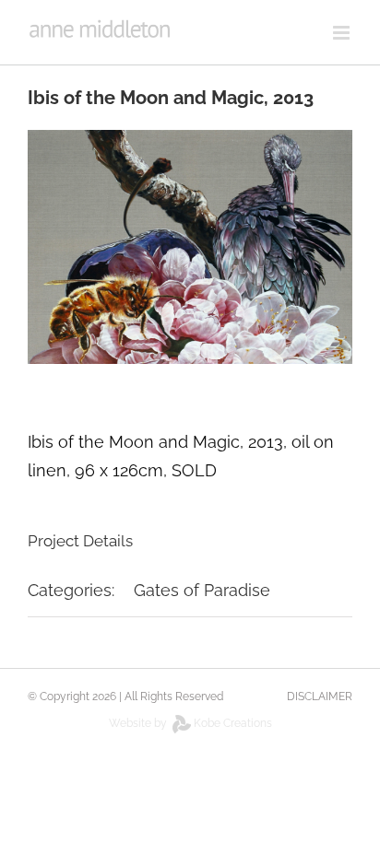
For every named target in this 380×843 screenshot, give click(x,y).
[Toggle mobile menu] (342, 32)
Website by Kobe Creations (190, 723)
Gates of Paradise (202, 590)
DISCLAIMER (319, 696)
